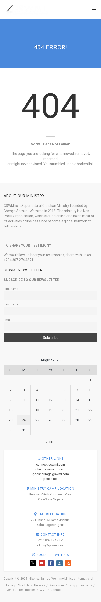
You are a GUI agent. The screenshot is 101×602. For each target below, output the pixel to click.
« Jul (49, 442)
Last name (11, 304)
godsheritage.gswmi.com (50, 474)
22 (90, 410)
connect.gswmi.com (50, 464)
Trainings (85, 585)
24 (24, 420)
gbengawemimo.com (50, 469)
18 (37, 410)
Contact (56, 589)
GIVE (43, 589)
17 (24, 410)
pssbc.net (50, 479)
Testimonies (27, 589)
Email (7, 320)
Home (9, 585)
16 (11, 410)
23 (11, 420)
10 (24, 400)
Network (39, 585)
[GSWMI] (26, 9)
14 (77, 400)
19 (50, 410)
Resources (57, 585)
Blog (72, 585)
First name (11, 288)
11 (37, 400)
